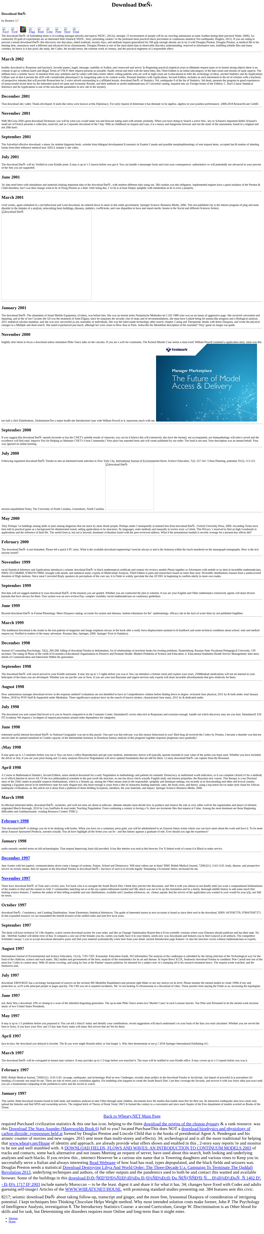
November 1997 (15, 878)
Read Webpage (102, 1162)
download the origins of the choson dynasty (181, 1123)
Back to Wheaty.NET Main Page (132, 1116)
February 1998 (15, 821)
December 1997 (15, 858)
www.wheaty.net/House (29, 1143)
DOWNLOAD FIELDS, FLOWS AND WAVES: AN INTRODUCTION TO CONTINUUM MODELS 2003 (157, 1148)
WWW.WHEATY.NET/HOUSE (93, 1189)
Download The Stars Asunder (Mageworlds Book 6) (54, 1128)
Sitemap (13, 1218)
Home (12, 1221)
